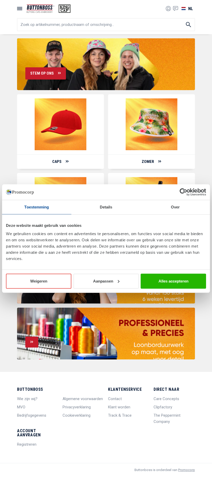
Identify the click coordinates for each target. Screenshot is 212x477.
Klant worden (119, 407)
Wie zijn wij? (27, 398)
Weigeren (38, 281)
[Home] (48, 8)
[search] (106, 24)
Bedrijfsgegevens (31, 415)
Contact (115, 398)
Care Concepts (166, 398)
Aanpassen (103, 281)
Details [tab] (106, 207)
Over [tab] (175, 207)
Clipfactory (163, 407)
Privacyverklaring (77, 407)
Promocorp (186, 470)
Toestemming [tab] (36, 207)
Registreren (26, 444)
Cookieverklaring (76, 415)
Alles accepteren (173, 281)
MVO (21, 407)
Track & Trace (120, 415)
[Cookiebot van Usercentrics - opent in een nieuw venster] (183, 192)
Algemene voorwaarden (83, 398)
